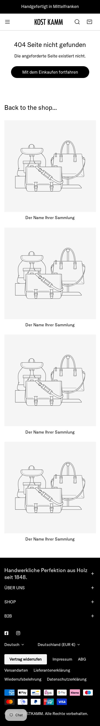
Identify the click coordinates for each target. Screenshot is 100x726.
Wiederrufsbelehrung (22, 679)
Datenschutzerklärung (66, 679)
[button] (89, 22)
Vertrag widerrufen (25, 659)
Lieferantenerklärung (52, 670)
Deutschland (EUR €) (56, 644)
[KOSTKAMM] (49, 22)
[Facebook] (6, 633)
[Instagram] (18, 633)
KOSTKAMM (32, 713)
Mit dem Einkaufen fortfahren (50, 72)
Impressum (62, 659)
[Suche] (77, 22)
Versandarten (16, 670)
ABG (82, 659)
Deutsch (11, 644)
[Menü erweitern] (7, 22)
